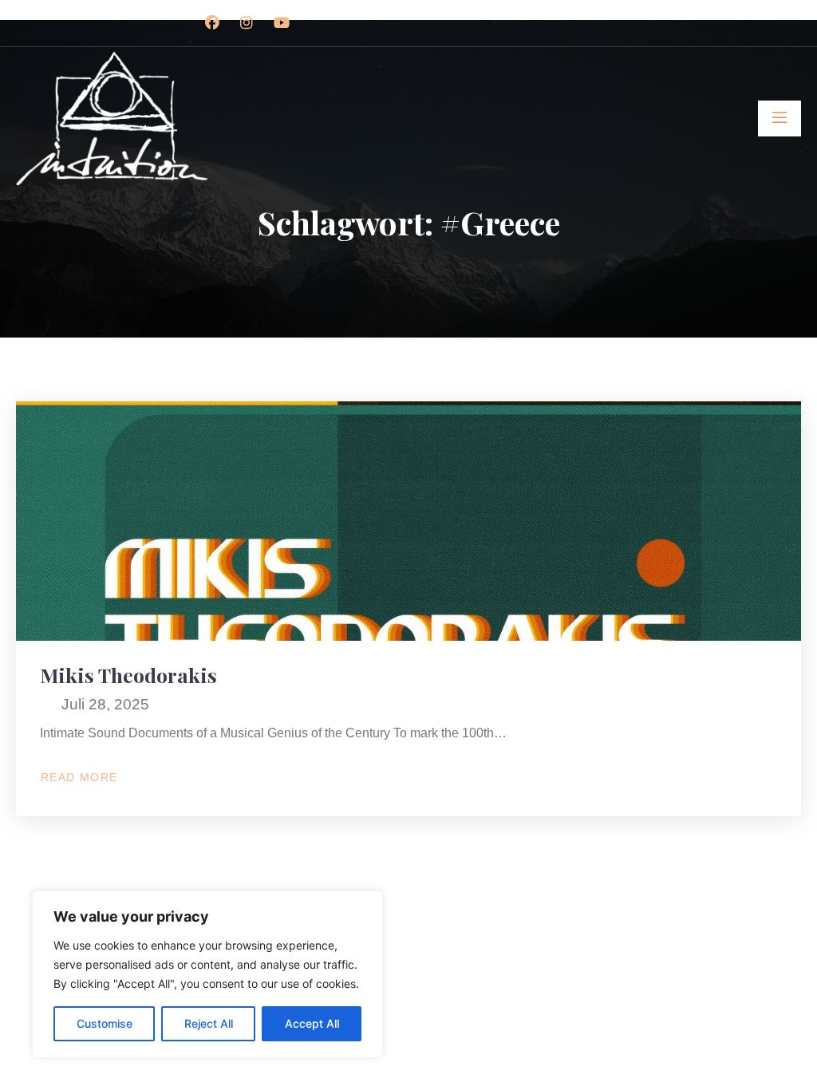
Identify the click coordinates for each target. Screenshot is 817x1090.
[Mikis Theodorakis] (408, 521)
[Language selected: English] (777, 1075)
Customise (104, 1023)
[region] (207, 974)
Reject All (208, 1023)
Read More (86, 778)
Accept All (312, 1023)
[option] (777, 1077)
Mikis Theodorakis (128, 675)
